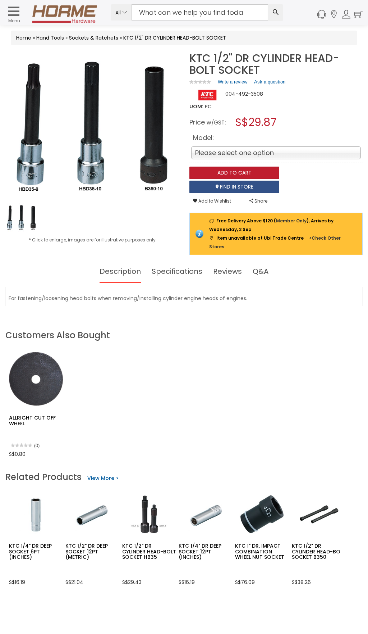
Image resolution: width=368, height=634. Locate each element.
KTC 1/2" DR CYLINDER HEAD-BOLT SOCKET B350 (319, 551)
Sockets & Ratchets (93, 37)
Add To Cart (234, 172)
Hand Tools (50, 37)
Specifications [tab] (177, 271)
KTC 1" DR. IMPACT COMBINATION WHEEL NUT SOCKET (259, 551)
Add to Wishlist (214, 201)
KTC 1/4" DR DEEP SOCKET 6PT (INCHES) (30, 551)
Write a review (232, 83)
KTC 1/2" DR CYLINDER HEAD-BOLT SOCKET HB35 (149, 551)
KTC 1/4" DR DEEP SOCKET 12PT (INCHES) (200, 551)
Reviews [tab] (227, 271)
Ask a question (269, 82)
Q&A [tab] (260, 271)
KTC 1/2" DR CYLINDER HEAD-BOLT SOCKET (174, 37)
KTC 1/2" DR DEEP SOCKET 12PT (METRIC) (86, 551)
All (118, 12)
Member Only (291, 221)
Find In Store (235, 186)
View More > (103, 478)
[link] (200, 82)
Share (260, 201)
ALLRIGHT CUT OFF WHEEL (32, 420)
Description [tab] (120, 271)
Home (23, 37)
